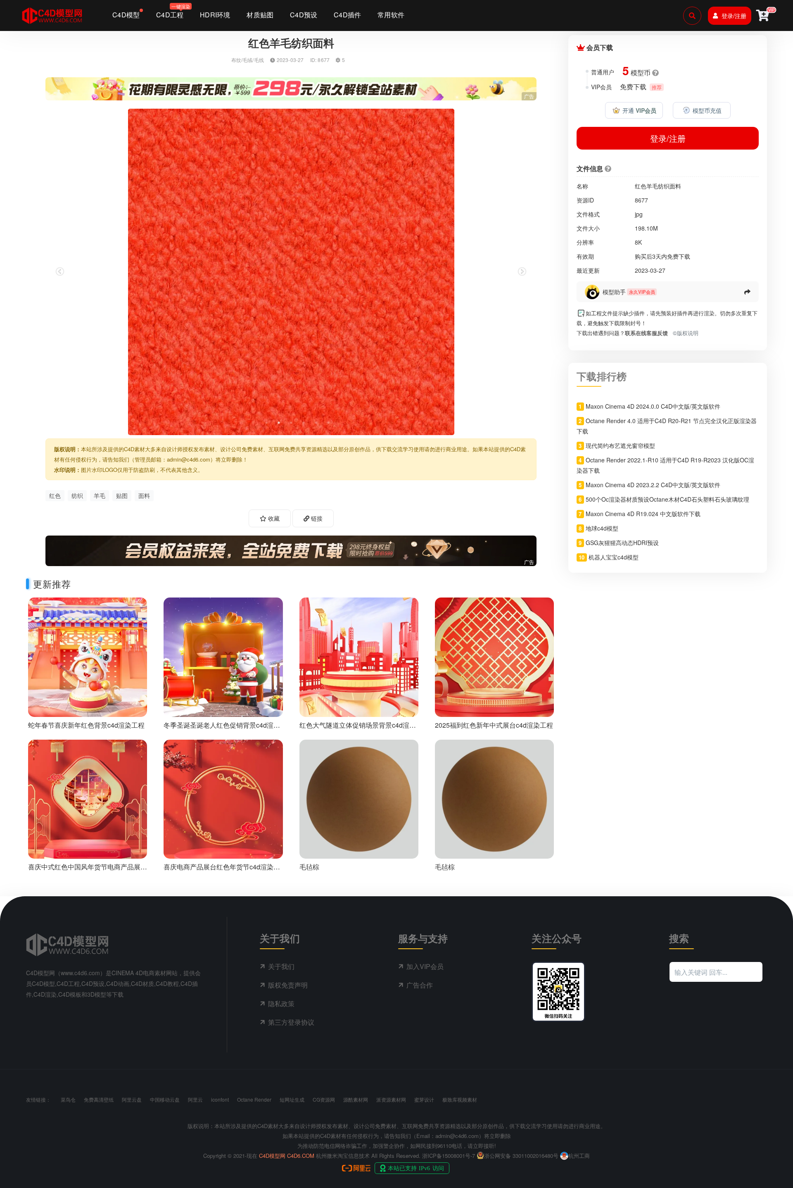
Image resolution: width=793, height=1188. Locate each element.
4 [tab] (303, 423)
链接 (316, 518)
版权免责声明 (288, 985)
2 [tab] (279, 423)
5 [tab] (316, 423)
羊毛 (99, 495)
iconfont (220, 1099)
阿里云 (195, 1099)
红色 (55, 495)
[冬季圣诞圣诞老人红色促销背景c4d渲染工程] (223, 656)
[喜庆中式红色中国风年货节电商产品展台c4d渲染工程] (87, 798)
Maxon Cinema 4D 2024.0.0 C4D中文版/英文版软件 (653, 406)
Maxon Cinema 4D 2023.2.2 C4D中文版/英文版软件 (653, 485)
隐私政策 (281, 1003)
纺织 (77, 495)
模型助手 (614, 292)
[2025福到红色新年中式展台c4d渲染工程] (494, 656)
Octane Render (254, 1099)
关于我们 (281, 966)
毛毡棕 (309, 866)
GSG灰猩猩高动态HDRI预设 (622, 542)
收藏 (273, 518)
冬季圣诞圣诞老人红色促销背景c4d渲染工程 (222, 729)
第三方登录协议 (291, 1022)
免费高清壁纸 (99, 1099)
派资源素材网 (391, 1099)
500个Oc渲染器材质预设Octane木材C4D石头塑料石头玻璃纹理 (667, 499)
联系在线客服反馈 (646, 333)
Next (522, 272)
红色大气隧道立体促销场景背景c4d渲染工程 (357, 729)
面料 (144, 495)
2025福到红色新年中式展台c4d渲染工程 (494, 725)
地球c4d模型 (602, 528)
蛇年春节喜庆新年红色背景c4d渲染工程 (86, 725)
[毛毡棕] (358, 798)
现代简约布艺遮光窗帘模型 (620, 445)
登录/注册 (734, 16)
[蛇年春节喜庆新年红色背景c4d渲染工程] (87, 656)
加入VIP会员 (425, 966)
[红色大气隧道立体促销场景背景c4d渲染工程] (358, 656)
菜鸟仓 (68, 1099)
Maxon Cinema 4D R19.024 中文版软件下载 (643, 513)
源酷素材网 (355, 1099)
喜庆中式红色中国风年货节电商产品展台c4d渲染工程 (87, 870)
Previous (60, 272)
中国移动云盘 (165, 1099)
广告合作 (419, 985)
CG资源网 (324, 1099)
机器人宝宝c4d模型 (614, 557)
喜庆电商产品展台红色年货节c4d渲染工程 (222, 870)
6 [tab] (328, 423)
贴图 (122, 495)
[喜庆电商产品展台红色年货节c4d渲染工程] (223, 798)
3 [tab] (291, 423)
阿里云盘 (132, 1099)
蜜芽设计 (424, 1099)
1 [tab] (266, 423)
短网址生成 (292, 1099)
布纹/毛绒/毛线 (247, 59)
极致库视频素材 (459, 1099)
